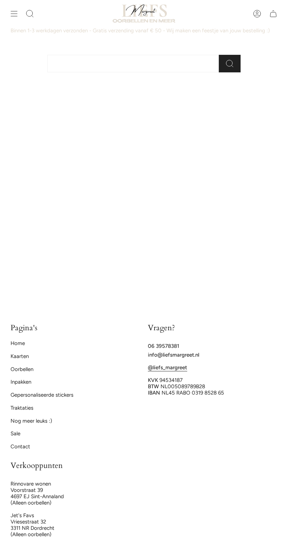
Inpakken (21, 382)
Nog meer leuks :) (31, 421)
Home (18, 343)
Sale (15, 433)
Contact (20, 446)
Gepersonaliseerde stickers (42, 395)
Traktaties (22, 408)
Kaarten (20, 356)
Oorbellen (22, 369)
